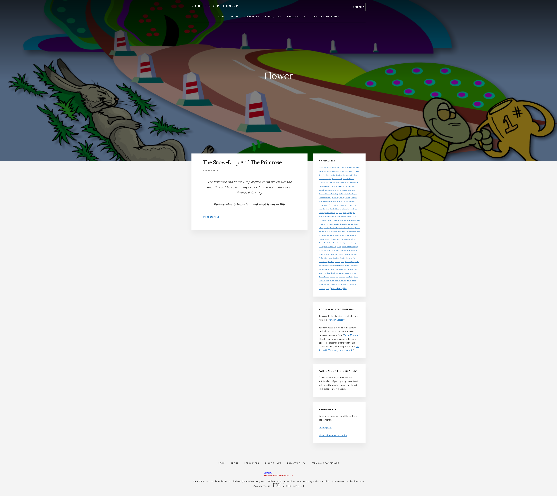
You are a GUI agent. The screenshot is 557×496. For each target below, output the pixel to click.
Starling (321, 269)
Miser (330, 231)
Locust (326, 228)
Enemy (353, 197)
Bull (330, 179)
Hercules (322, 216)
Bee (343, 171)
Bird (324, 175)
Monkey (353, 231)
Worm (327, 289)
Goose (341, 209)
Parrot (348, 243)
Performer (345, 246)
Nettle (327, 239)
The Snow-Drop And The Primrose (242, 162)
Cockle (321, 186)
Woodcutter (352, 284)
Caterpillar (331, 182)
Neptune (321, 239)
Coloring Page (325, 428)
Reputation (350, 254)
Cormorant (329, 186)
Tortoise (354, 273)
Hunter (347, 216)
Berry (320, 175)
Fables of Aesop (215, 6)
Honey (338, 216)
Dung (336, 197)
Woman (346, 284)
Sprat (346, 265)
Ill (355, 216)
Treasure (332, 277)
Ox (327, 243)
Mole (339, 231)
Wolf (342, 284)
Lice (349, 224)
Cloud (351, 182)
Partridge (353, 243)
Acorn (321, 167)
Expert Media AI (351, 335)
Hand (340, 213)
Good (337, 209)
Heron (334, 216)
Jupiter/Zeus (352, 220)
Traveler (326, 277)
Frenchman (335, 205)
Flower (351, 201)
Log (329, 228)
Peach (326, 246)
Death (349, 190)
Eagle (340, 197)
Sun (337, 269)
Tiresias (341, 273)
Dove (350, 194)
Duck (333, 197)
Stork (328, 269)
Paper (344, 243)
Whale (354, 280)
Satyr (341, 258)
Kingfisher (322, 224)
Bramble (348, 175)
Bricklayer (354, 175)
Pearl (334, 246)
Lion (352, 224)
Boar (334, 175)
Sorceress (332, 265)
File (334, 201)
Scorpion (345, 258)
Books (340, 175)
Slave (346, 262)
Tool (350, 273)
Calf (348, 179)
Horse (343, 216)
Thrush (333, 273)
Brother (321, 179)
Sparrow (337, 265)
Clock (347, 182)
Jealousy (342, 220)
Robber (321, 258)
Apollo (345, 167)
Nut (338, 239)
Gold (334, 209)
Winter (338, 284)
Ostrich (321, 243)
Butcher (334, 179)
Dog (336, 194)
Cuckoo (330, 190)
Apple (349, 167)
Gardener (345, 205)
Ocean (349, 239)
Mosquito (322, 235)
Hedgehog (349, 213)
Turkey (351, 277)
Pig (357, 246)
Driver (321, 197)
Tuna (347, 277)
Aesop (325, 167)
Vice (320, 280)
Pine (324, 250)
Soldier (326, 265)
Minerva (325, 231)
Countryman (340, 186)
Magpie (338, 228)
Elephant (347, 197)
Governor (350, 209)
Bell (354, 171)
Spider (342, 265)
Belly (357, 171)
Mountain (333, 235)
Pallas (335, 243)
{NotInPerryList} (339, 288)
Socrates (321, 265)
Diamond (328, 194)
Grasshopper (323, 213)
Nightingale (332, 239)
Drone (325, 197)
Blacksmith (329, 175)
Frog (340, 205)
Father (330, 201)
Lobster (321, 228)
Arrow (357, 167)
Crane (353, 186)
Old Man (353, 239)
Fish (336, 201)
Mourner (339, 235)
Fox (330, 205)
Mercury (357, 228)
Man (342, 228)
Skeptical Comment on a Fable (333, 435)
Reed (345, 254)
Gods (331, 209)
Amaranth (330, 167)
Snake (357, 262)
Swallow (341, 269)
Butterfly (339, 179)
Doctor (333, 194)
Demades (322, 194)
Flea (347, 201)
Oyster (331, 243)
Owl (325, 243)
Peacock (330, 246)
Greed (329, 213)
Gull (337, 213)
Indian (325, 220)
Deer (353, 190)
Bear (335, 171)
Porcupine (347, 250)
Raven (336, 254)
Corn (334, 186)
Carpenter (322, 182)
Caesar (345, 179)
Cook (324, 186)
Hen (354, 213)
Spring (350, 265)
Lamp (335, 224)
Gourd (345, 209)
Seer (354, 258)
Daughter (344, 190)
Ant (342, 167)
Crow (326, 190)
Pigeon (321, 250)
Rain (329, 254)
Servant (321, 262)
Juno (346, 220)
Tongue (347, 273)
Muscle (353, 235)
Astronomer (322, 171)
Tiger (337, 273)
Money (349, 231)
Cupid (334, 190)
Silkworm (337, 262)
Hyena (352, 216)
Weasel (349, 280)
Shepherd (331, 262)
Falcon (321, 201)
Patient (321, 246)
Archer (353, 167)
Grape (355, 209)
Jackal (335, 220)
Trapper (321, 277)
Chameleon (338, 182)
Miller (321, 231)
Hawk (344, 213)
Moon (358, 231)
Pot (352, 250)
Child (344, 182)
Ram (332, 254)
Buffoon (326, 179)
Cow (346, 186)
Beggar (351, 171)
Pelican (339, 246)
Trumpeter (342, 277)
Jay (338, 220)
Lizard (356, 224)
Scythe (350, 258)
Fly (354, 201)
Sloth (349, 262)
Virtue (327, 280)
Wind (330, 284)
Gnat (324, 209)
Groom (333, 213)
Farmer (325, 201)
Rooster (330, 258)
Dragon (354, 194)
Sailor (338, 258)
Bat (333, 171)
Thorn (328, 273)
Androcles (337, 167)
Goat (327, 209)
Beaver (339, 171)
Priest (355, 250)
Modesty (335, 231)
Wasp (344, 280)
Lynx (334, 228)
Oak (345, 239)
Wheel (321, 284)
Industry (330, 220)
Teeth (320, 273)
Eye (356, 197)
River (356, 254)
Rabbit (325, 254)
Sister (342, 262)
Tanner (349, 269)
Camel (352, 179)
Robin (325, 258)
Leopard (342, 224)
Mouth (349, 235)
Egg (343, 197)
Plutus (333, 250)
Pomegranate (340, 250)
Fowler (326, 205)
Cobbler (355, 182)
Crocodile (321, 190)
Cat (327, 182)
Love (331, 228)
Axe (328, 171)
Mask (346, 228)
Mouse (344, 235)
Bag (330, 171)
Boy (344, 175)
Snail (353, 262)
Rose (334, 258)
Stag (353, 265)
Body (337, 175)
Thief (324, 273)
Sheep (326, 262)
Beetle (346, 171)
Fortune (321, 205)
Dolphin (341, 194)
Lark (338, 224)
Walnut (340, 280)
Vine (323, 280)
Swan (345, 269)
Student (333, 269)
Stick (325, 269)
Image (321, 220)
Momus (344, 231)
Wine (333, 284)
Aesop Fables (211, 171)
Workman (322, 289)
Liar (346, 224)
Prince (321, 254)
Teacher (354, 269)
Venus (356, 277)
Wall (336, 280)
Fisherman (342, 201)
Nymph (341, 239)
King (358, 220)
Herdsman (328, 216)
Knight (331, 224)
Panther (339, 243)
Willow (326, 284)
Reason (341, 254)
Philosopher (352, 246)
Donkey (346, 194)
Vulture (332, 280)
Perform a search (336, 320)
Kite (327, 224)
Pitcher (329, 250)
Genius (351, 205)
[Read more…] (211, 218)
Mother (327, 235)
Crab (349, 186)
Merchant (351, 228)
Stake (356, 265)
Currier (339, 190)
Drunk (329, 197)
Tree (337, 277)
